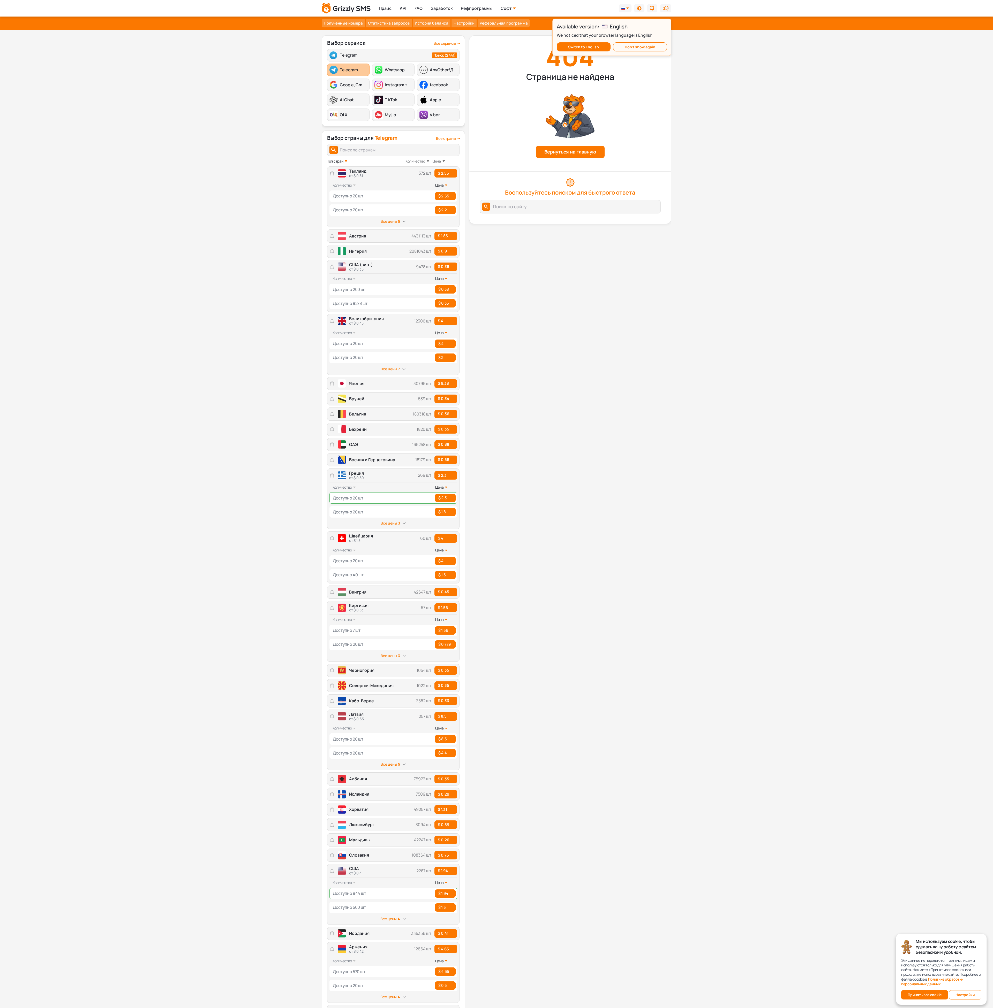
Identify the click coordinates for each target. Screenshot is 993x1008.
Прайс (385, 8)
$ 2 (440, 357)
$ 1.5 (442, 575)
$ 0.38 (443, 266)
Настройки (464, 23)
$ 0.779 (444, 644)
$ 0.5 (442, 985)
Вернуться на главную (570, 152)
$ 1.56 (443, 607)
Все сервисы (445, 43)
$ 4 (440, 321)
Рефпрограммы (476, 8)
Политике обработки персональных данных (932, 981)
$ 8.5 (442, 716)
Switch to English (583, 46)
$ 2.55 (443, 173)
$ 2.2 (442, 210)
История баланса (431, 23)
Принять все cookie (925, 994)
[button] (639, 8)
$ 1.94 (443, 870)
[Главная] (346, 8)
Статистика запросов (389, 23)
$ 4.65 (443, 949)
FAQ (419, 8)
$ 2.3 (442, 475)
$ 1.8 (442, 511)
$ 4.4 (442, 753)
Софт (506, 8)
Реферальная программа (504, 23)
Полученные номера (343, 23)
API (403, 8)
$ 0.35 (443, 303)
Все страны (446, 138)
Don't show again (640, 46)
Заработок (442, 8)
